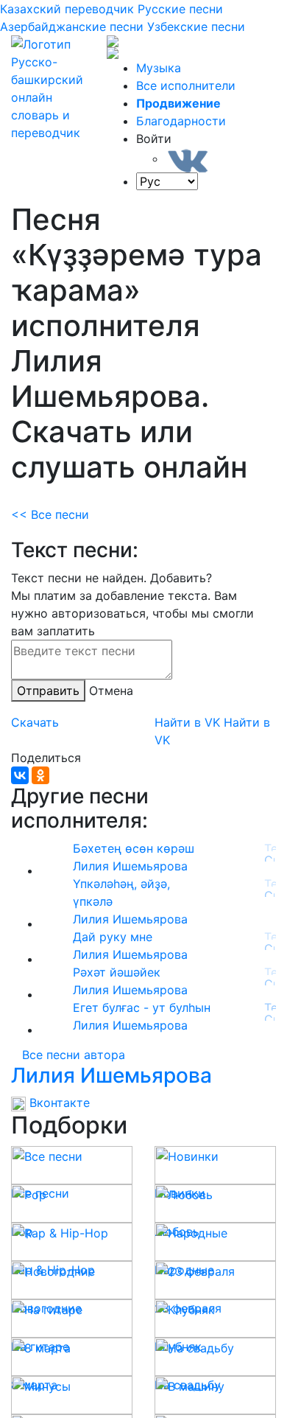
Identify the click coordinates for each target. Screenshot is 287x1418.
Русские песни (180, 8)
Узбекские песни (196, 26)
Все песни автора (73, 1054)
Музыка (158, 67)
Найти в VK (187, 722)
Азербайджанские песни (72, 26)
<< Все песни (50, 514)
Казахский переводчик (67, 8)
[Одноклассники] (40, 775)
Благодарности (181, 120)
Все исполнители (185, 85)
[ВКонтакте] (20, 775)
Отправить (48, 690)
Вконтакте (58, 1102)
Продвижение (178, 103)
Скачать (35, 722)
